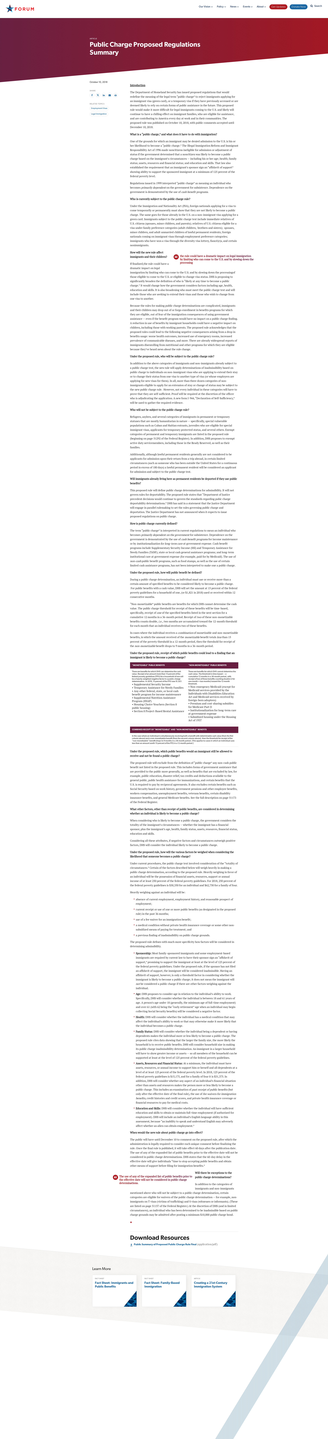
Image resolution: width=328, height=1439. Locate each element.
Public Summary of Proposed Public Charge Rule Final (165, 1244)
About (260, 7)
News (233, 7)
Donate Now (299, 7)
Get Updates (278, 7)
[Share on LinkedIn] (103, 95)
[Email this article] (109, 95)
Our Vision (205, 7)
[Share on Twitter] (98, 95)
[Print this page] (115, 95)
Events (247, 7)
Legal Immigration (99, 114)
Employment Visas (99, 108)
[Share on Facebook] (92, 95)
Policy (220, 7)
